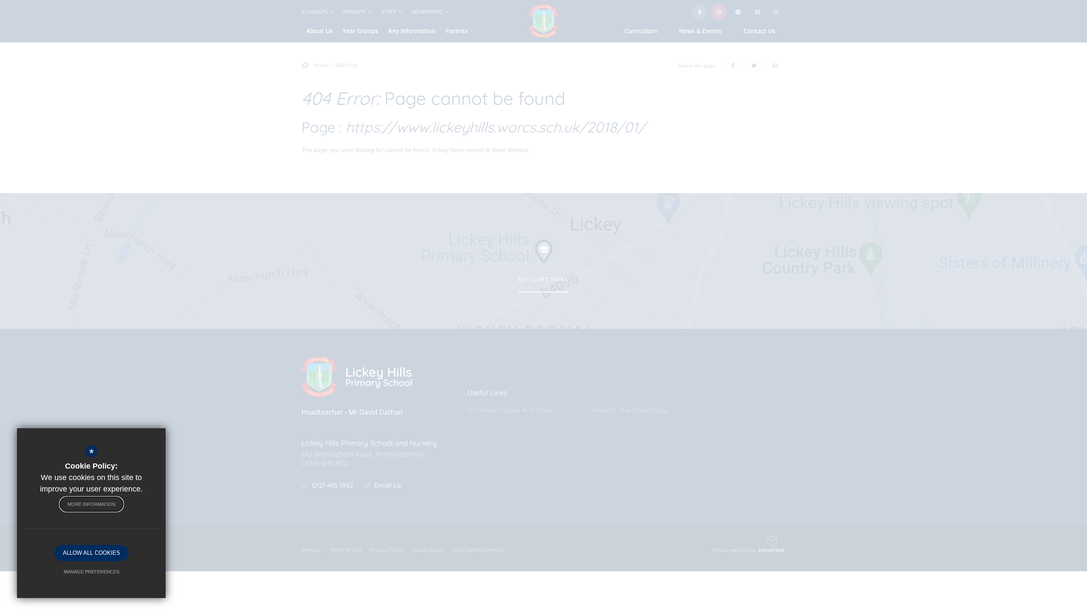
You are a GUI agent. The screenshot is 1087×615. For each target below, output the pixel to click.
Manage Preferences (91, 571)
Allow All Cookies (91, 553)
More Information (91, 504)
